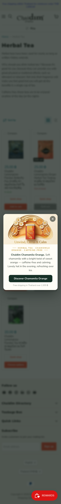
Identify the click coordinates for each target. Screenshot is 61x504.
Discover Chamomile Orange (30, 278)
